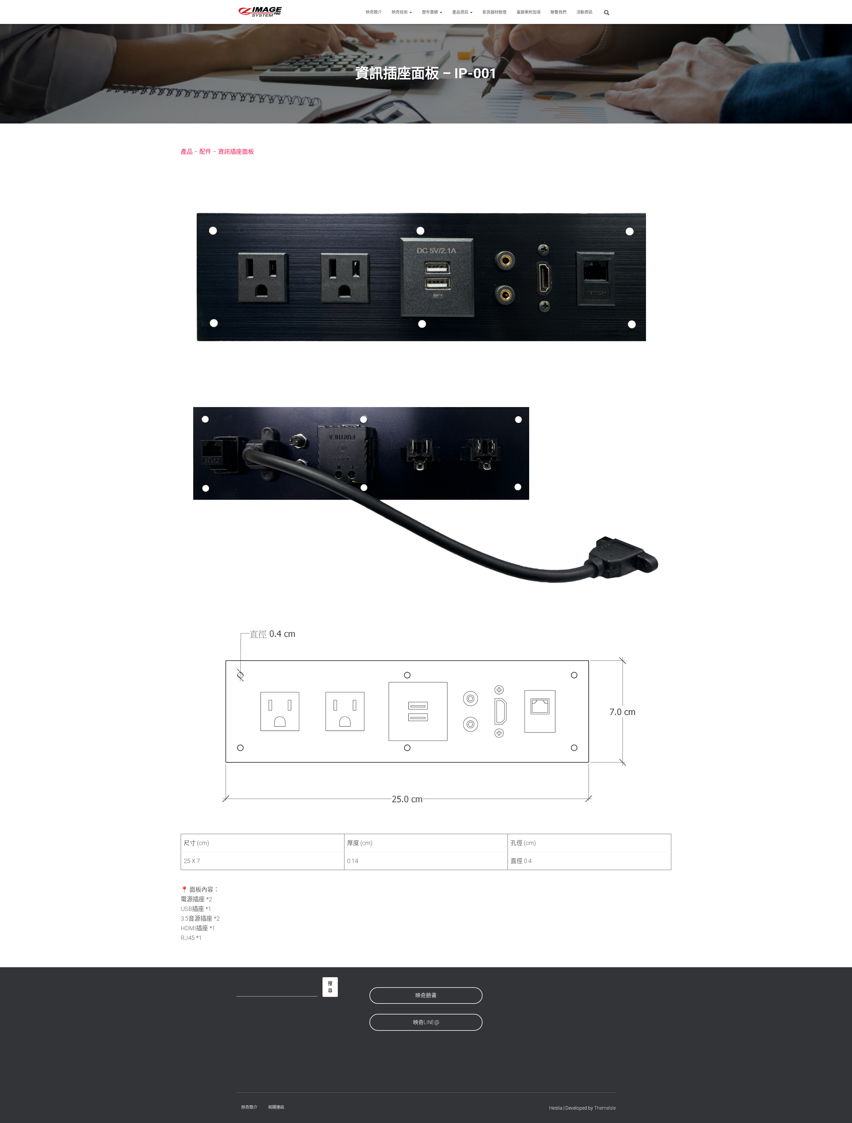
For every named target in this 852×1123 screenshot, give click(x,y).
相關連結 (276, 1107)
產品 (187, 151)
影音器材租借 (495, 12)
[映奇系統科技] (260, 12)
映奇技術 (400, 12)
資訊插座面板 (236, 151)
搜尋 (330, 987)
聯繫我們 (558, 12)
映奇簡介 (374, 12)
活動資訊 (584, 12)
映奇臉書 (426, 995)
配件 (205, 151)
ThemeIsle (605, 1108)
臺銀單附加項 (528, 12)
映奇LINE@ (426, 1022)
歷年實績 (430, 12)
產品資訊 (460, 12)
